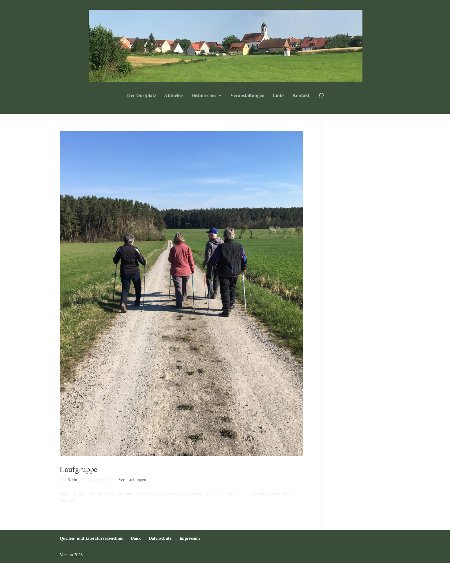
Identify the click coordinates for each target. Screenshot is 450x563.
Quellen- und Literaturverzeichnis (91, 538)
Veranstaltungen (247, 96)
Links (278, 96)
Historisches (203, 96)
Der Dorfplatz (141, 96)
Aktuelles (173, 96)
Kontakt (300, 96)
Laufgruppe (79, 469)
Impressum (189, 538)
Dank (136, 538)
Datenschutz (160, 538)
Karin (72, 479)
